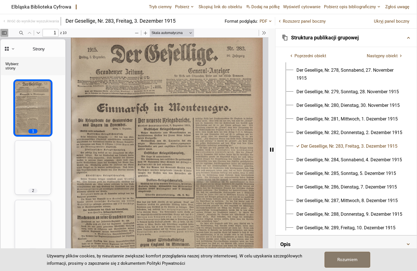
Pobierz (182, 6)
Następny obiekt (382, 55)
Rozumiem (347, 259)
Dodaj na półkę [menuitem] (265, 6)
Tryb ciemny (160, 6)
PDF (263, 21)
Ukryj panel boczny (391, 21)
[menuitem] (349, 74)
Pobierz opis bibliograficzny (350, 6)
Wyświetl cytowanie (302, 6)
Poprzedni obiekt (310, 55)
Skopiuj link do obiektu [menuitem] (220, 6)
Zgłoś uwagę (397, 6)
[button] (346, 38)
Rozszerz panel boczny (304, 21)
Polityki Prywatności (166, 263)
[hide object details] (271, 149)
